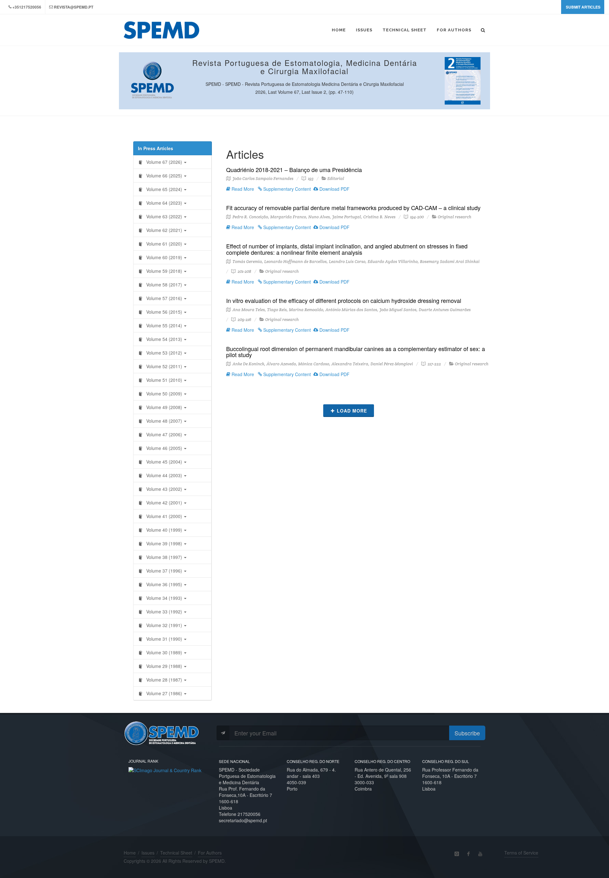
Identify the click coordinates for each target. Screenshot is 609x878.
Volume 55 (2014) (164, 325)
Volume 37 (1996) (164, 570)
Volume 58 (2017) (164, 284)
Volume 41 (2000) (164, 516)
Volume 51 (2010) (164, 380)
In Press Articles (155, 148)
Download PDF (334, 189)
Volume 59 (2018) (164, 271)
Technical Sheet (176, 852)
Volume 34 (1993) (164, 598)
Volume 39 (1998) (164, 543)
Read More (242, 189)
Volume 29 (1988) (164, 666)
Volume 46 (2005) (164, 448)
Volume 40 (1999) (164, 530)
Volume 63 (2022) (164, 216)
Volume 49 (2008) (164, 407)
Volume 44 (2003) (164, 475)
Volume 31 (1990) (164, 639)
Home (130, 852)
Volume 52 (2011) (164, 366)
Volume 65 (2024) (164, 189)
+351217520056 (26, 7)
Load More (352, 410)
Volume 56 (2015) (164, 312)
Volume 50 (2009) (164, 393)
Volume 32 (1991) (164, 625)
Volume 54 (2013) (164, 339)
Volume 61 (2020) (164, 243)
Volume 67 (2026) (164, 162)
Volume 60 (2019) (164, 257)
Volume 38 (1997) (164, 557)
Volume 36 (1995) (164, 584)
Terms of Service (521, 852)
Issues (147, 852)
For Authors (210, 852)
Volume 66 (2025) (164, 175)
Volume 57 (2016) (164, 298)
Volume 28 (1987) (164, 679)
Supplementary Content (286, 189)
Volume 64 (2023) (164, 203)
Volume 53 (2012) (164, 352)
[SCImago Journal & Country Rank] (164, 769)
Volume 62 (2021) (164, 230)
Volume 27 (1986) (164, 693)
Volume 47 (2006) (164, 434)
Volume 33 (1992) (164, 611)
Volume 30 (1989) (164, 652)
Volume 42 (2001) (164, 502)
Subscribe (467, 733)
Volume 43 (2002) (164, 489)
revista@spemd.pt (73, 7)
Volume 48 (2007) (164, 421)
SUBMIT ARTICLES (583, 7)
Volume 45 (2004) (164, 461)
